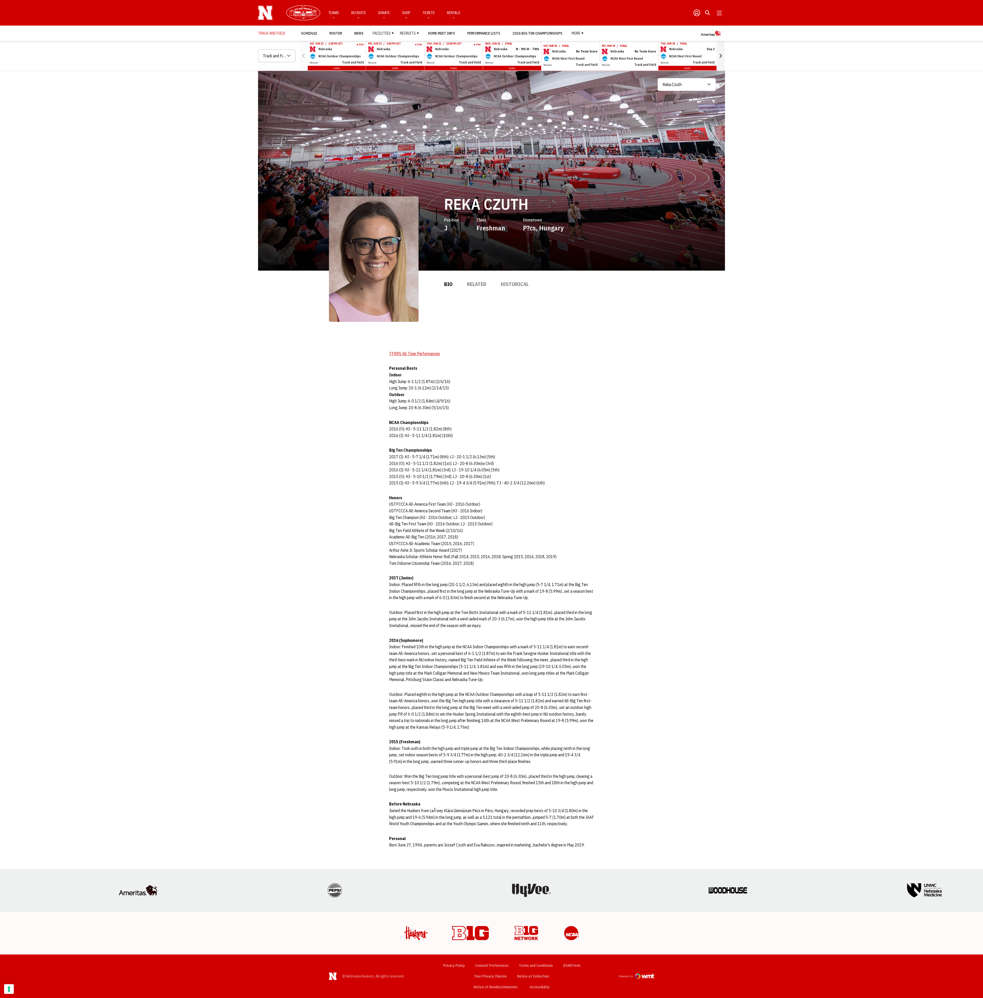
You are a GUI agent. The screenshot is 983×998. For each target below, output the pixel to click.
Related (476, 284)
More (576, 33)
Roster (335, 33)
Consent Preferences (492, 965)
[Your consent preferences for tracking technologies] (9, 989)
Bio (448, 284)
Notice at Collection (533, 976)
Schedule (309, 33)
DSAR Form (571, 965)
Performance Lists (483, 33)
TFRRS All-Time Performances (414, 353)
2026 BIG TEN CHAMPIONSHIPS (537, 33)
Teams (333, 13)
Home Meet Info (441, 33)
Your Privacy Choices (490, 976)
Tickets (429, 13)
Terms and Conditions (536, 965)
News (359, 33)
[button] (721, 56)
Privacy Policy (454, 965)
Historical (515, 284)
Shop (406, 13)
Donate (384, 13)
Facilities (382, 33)
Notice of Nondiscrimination (495, 987)
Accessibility (540, 986)
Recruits (358, 13)
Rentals (453, 13)
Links (336, 68)
